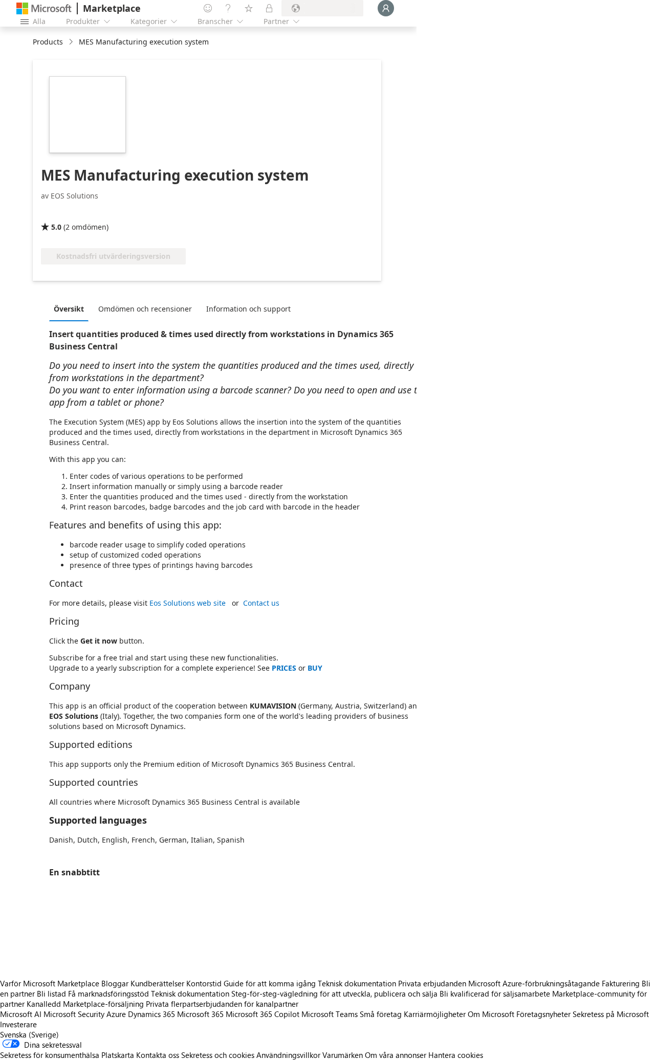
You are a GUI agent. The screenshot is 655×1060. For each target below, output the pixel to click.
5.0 (56, 227)
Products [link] (48, 42)
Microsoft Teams (329, 1014)
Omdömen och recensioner (145, 309)
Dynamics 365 (151, 1014)
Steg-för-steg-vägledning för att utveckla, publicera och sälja (334, 993)
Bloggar (114, 983)
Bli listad (51, 993)
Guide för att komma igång (270, 983)
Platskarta (117, 1055)
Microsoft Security (73, 1014)
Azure (116, 1014)
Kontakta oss (157, 1055)
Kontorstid (204, 983)
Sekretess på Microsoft (611, 1014)
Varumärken (342, 1055)
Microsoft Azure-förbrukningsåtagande (535, 983)
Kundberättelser (157, 983)
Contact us (261, 603)
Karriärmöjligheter (435, 1014)
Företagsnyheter (543, 1014)
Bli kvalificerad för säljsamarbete (495, 993)
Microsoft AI (20, 1014)
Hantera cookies (455, 1055)
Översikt (69, 309)
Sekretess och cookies (217, 1055)
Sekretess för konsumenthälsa (49, 1055)
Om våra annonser (395, 1055)
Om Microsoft (491, 1014)
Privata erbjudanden (432, 983)
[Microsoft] (44, 8)
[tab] (71, 308)
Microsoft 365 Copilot (262, 1014)
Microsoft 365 (200, 1014)
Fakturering (621, 983)
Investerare (18, 1024)
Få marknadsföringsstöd (108, 993)
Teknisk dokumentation (357, 983)
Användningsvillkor (288, 1055)
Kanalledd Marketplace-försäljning (85, 1004)
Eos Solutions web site (187, 603)
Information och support (248, 309)
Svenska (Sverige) (29, 1034)
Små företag (381, 1014)
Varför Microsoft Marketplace (49, 983)
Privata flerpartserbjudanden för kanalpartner (222, 1004)
